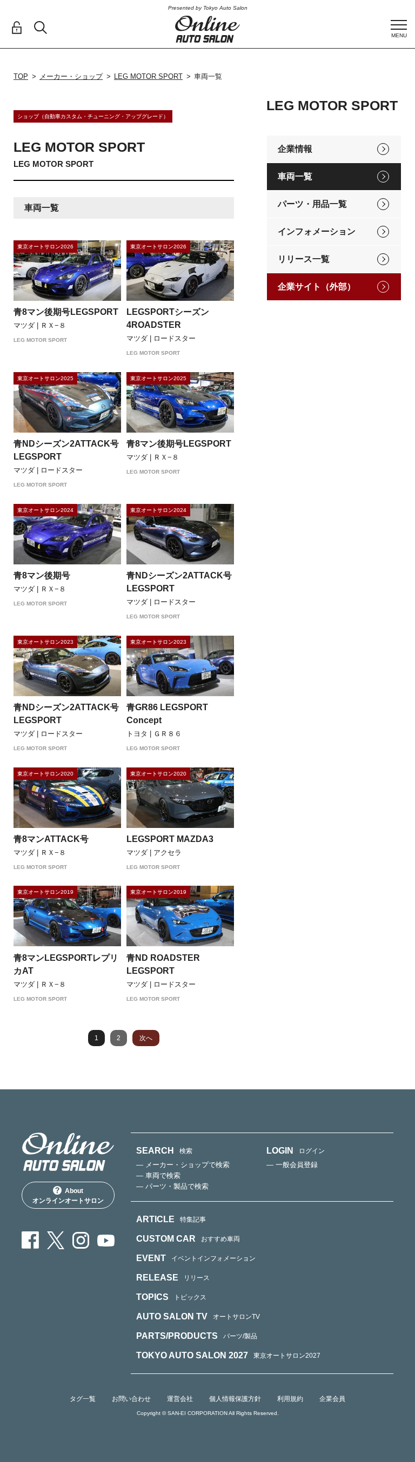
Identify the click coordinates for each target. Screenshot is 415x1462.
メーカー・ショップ (71, 76)
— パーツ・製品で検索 (172, 1186)
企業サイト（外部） (317, 286)
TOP (21, 76)
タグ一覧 (83, 1399)
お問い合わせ (131, 1399)
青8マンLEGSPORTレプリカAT (66, 964)
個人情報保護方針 (235, 1399)
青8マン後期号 (42, 575)
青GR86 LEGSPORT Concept (167, 714)
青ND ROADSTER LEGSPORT (163, 964)
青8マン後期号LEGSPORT (66, 311)
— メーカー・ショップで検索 (183, 1164)
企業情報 (295, 148)
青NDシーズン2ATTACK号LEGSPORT (66, 450)
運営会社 (180, 1399)
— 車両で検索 (158, 1175)
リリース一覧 (304, 259)
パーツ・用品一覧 (312, 203)
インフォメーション (317, 231)
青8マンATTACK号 (51, 839)
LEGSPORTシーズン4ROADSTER (167, 318)
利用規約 (290, 1399)
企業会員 (332, 1399)
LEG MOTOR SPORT (148, 76)
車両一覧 (295, 176)
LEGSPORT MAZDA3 (169, 839)
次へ (145, 1038)
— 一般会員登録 (292, 1164)
